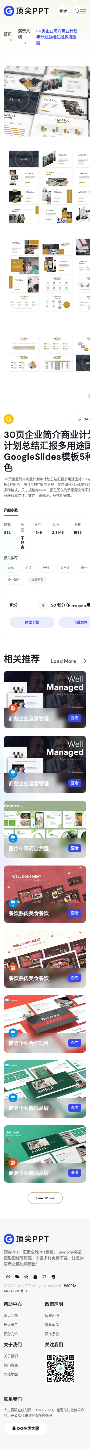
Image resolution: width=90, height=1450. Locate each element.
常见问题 (11, 1315)
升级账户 (11, 1324)
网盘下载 (32, 622)
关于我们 (11, 1356)
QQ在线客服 (27, 1428)
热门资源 (11, 1365)
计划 (46, 568)
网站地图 (11, 1374)
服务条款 (52, 1334)
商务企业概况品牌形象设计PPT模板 (48, 1173)
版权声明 (52, 1315)
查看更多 (37, 580)
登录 (63, 10)
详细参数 (11, 510)
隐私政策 (52, 1324)
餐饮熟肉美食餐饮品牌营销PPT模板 (48, 978)
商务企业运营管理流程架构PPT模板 (48, 719)
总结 (11, 568)
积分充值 (11, 1334)
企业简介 (14, 580)
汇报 (29, 568)
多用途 (65, 568)
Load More (63, 661)
